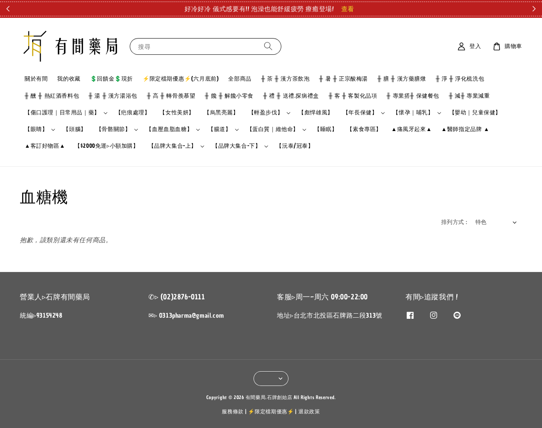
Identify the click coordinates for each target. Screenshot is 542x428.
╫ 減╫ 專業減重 (469, 96)
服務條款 (233, 411)
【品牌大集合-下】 (236, 146)
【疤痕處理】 (132, 112)
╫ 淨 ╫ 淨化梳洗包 (460, 79)
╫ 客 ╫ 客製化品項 (353, 96)
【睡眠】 (325, 129)
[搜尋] (268, 46)
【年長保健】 (360, 112)
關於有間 (36, 79)
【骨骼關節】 (113, 129)
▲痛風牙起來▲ (411, 129)
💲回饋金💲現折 (111, 79)
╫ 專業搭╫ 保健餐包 (412, 96)
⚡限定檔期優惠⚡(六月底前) (180, 79)
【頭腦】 (74, 129)
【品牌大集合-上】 (172, 146)
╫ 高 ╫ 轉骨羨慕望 (171, 96)
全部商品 (239, 79)
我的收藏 (68, 79)
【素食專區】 (364, 129)
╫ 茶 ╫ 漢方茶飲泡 (285, 79)
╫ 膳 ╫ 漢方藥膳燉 (401, 79)
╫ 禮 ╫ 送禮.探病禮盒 (291, 96)
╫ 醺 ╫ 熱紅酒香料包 (52, 96)
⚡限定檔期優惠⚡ (271, 411)
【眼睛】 (36, 129)
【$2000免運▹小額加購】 (106, 146)
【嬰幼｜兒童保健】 (475, 112)
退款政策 (309, 411)
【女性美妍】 (177, 112)
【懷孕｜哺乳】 (413, 112)
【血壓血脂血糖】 (169, 129)
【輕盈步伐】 (265, 112)
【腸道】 (219, 129)
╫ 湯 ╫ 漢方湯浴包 (112, 96)
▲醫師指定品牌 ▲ (465, 129)
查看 (347, 8)
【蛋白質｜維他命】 (273, 129)
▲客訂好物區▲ (45, 146)
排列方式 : (454, 222)
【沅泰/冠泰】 (294, 146)
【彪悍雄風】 (315, 112)
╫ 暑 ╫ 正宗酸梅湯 (343, 79)
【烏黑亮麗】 (221, 112)
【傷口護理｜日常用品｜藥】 (62, 112)
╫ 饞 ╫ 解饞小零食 (229, 96)
